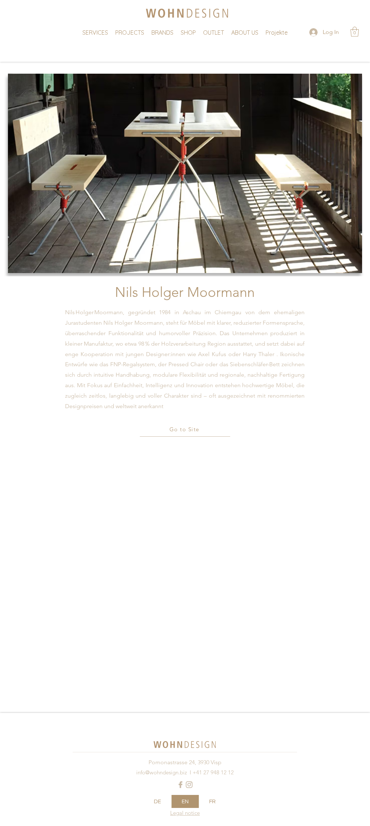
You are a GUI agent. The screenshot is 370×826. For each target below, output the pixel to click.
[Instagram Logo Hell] (189, 784)
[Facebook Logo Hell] (180, 784)
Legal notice (185, 812)
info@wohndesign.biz (161, 772)
